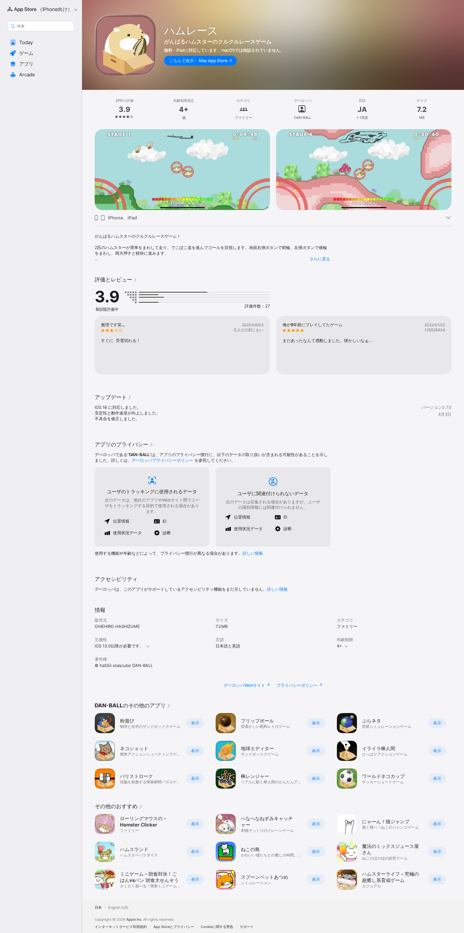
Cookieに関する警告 (217, 927)
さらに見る (320, 258)
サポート (247, 927)
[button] (41, 42)
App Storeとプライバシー (173, 927)
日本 (98, 907)
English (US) (118, 907)
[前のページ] (88, 169)
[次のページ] (457, 169)
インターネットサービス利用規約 (121, 927)
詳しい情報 (252, 553)
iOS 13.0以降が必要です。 (119, 645)
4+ (339, 645)
